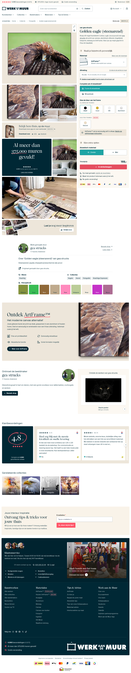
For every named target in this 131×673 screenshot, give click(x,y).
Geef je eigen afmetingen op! (98, 79)
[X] (23, 632)
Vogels (70, 278)
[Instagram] (13, 632)
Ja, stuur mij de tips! (66, 525)
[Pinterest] (16, 632)
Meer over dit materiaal (119, 56)
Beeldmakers (35, 15)
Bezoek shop (106, 247)
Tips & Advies (63, 15)
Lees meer (107, 250)
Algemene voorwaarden (45, 658)
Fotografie (86, 278)
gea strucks (87, 28)
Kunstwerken (7, 15)
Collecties (20, 15)
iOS (35, 134)
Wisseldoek (89, 94)
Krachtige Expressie (100, 278)
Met (116, 152)
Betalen (10, 574)
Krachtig (22, 278)
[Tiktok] (26, 632)
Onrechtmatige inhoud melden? (73, 658)
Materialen (49, 15)
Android (43, 134)
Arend (78, 278)
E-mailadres (61, 515)
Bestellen (41, 571)
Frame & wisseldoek (92, 88)
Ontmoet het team (76, 575)
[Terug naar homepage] (15, 8)
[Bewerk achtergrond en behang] (74, 30)
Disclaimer (58, 658)
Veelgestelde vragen (15, 571)
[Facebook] (19, 632)
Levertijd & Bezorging (45, 574)
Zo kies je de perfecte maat (118, 70)
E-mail (52, 565)
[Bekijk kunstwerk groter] (74, 26)
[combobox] (56, 8)
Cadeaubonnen (43, 577)
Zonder (93, 152)
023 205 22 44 (40, 565)
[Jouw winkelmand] (127, 9)
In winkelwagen (105, 167)
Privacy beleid (88, 658)
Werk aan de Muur (107, 587)
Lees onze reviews (27, 172)
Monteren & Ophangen (16, 577)
